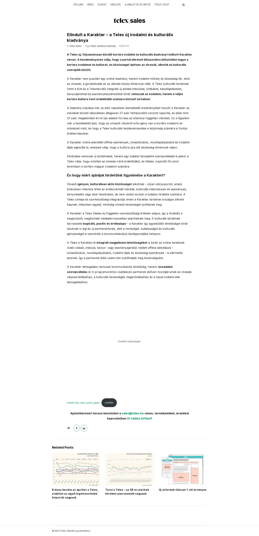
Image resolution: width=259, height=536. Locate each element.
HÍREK (90, 4)
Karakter (101, 46)
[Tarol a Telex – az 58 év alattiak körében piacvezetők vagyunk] (129, 469)
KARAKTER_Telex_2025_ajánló (83, 402)
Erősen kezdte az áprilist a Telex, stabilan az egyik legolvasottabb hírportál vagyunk (75, 493)
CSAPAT (102, 4)
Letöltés (109, 402)
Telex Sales (75, 46)
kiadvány (111, 46)
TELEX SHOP (161, 4)
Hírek (93, 46)
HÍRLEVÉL (115, 4)
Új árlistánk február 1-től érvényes (183, 489)
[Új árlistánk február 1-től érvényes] (183, 469)
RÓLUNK (78, 4)
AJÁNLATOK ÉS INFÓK (138, 4)
